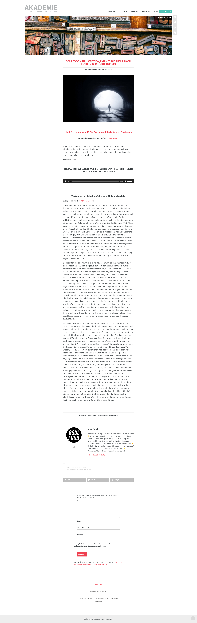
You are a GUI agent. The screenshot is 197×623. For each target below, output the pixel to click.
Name (79, 521)
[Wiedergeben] (66, 181)
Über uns (111, 12)
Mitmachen (146, 12)
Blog (156, 12)
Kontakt (98, 588)
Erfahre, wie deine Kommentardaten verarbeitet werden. (98, 563)
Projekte (134, 12)
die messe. (113, 138)
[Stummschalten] (125, 181)
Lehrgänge (123, 12)
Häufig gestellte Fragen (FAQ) (98, 591)
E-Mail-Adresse (83, 528)
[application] (98, 181)
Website (80, 535)
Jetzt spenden (166, 12)
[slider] (130, 181)
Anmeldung (161, 17)
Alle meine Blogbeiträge (96, 455)
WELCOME (98, 584)
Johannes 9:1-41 (86, 201)
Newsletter (98, 602)
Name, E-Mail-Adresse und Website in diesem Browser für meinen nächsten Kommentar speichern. (96, 545)
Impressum (98, 595)
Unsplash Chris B (82, 467)
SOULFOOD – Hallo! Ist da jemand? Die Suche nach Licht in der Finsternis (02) (98, 62)
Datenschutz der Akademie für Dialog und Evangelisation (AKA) (99, 598)
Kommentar (81, 501)
